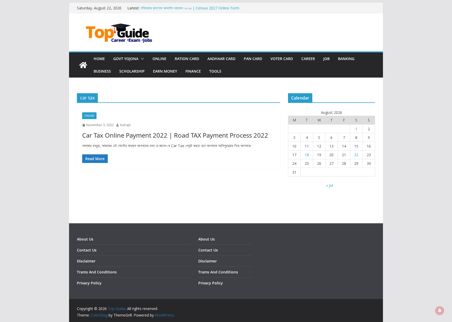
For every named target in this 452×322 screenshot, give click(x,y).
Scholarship (132, 71)
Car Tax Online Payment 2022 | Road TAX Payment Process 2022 (175, 135)
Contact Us (87, 250)
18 (307, 154)
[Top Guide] (83, 65)
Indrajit (125, 125)
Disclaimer (86, 261)
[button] (141, 58)
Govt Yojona (125, 58)
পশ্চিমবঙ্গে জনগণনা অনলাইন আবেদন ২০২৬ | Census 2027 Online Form (190, 7)
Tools (215, 71)
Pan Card (253, 58)
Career (308, 58)
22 (356, 154)
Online (159, 58)
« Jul (329, 185)
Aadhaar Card (221, 58)
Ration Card (187, 58)
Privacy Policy (89, 282)
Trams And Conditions (97, 272)
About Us (85, 239)
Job (326, 58)
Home (99, 58)
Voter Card (281, 58)
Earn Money (165, 71)
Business (102, 71)
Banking (346, 58)
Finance (193, 71)
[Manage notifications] (440, 310)
